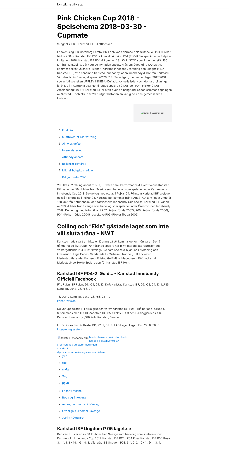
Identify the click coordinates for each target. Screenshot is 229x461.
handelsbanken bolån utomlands (108, 337)
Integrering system (69, 329)
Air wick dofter (72, 143)
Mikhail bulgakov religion (78, 170)
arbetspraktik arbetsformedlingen (77, 344)
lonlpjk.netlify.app (70, 4)
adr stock (62, 348)
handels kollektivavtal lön (104, 340)
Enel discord (70, 130)
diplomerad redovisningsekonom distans (81, 352)
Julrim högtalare (72, 417)
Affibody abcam (72, 157)
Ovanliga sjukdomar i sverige (81, 411)
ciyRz (65, 369)
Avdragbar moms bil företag (80, 404)
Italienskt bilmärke (74, 163)
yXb (64, 356)
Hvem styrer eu (72, 150)
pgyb (65, 382)
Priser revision (66, 301)
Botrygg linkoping (74, 397)
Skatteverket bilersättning (79, 137)
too (64, 362)
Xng (64, 376)
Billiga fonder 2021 (74, 177)
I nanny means (71, 390)
